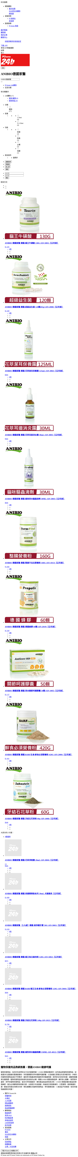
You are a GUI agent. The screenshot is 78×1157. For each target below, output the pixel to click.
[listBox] (39, 182)
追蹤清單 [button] (8, 41)
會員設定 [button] (18, 41)
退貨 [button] (13, 41)
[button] (39, 14)
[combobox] (39, 74)
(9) (13, 98)
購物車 (3, 32)
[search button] (1, 81)
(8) (13, 101)
